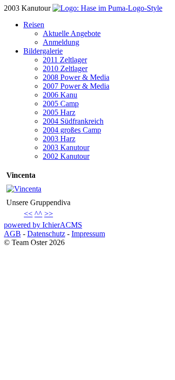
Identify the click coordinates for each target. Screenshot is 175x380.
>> (48, 213)
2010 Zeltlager (65, 68)
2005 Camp (61, 103)
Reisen (33, 24)
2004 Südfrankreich (73, 121)
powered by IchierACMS (43, 225)
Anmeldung (61, 42)
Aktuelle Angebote (72, 33)
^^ (38, 213)
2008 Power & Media (76, 77)
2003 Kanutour (66, 147)
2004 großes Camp (72, 130)
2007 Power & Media (76, 86)
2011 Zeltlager (65, 60)
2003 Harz (59, 138)
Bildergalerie (43, 51)
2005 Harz (59, 112)
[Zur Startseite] (107, 8)
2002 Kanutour (66, 156)
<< (28, 213)
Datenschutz (46, 233)
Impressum (88, 233)
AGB (12, 233)
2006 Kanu (60, 95)
